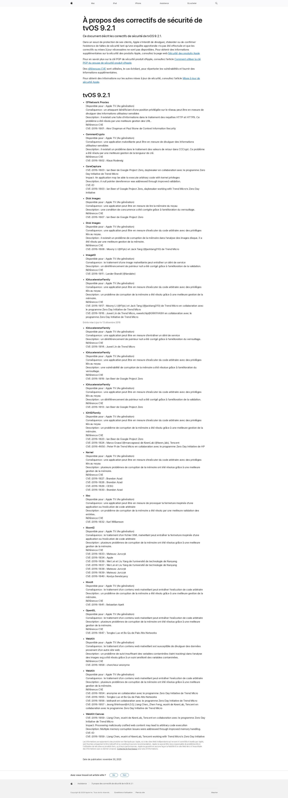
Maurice (214, 793)
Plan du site (140, 793)
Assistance (82, 784)
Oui (113, 775)
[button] (216, 3)
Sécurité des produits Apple (184, 53)
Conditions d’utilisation (123, 793)
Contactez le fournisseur (127, 749)
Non (124, 775)
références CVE (97, 68)
